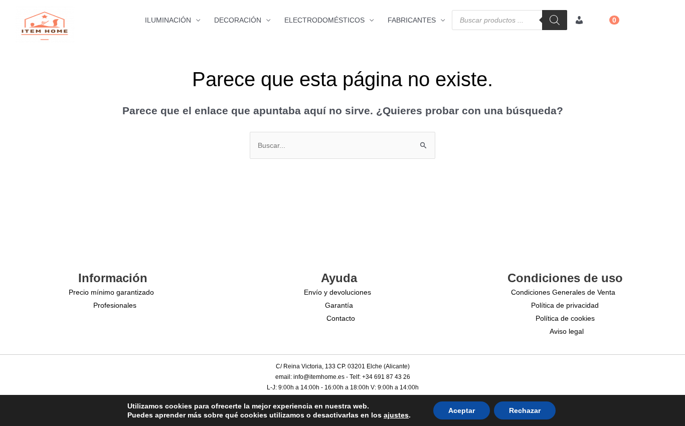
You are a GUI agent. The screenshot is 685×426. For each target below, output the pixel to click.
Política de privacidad (565, 305)
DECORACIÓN (237, 20)
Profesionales (114, 305)
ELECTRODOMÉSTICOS (324, 20)
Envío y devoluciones (337, 292)
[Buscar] (554, 20)
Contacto (340, 318)
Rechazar (525, 410)
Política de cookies (565, 318)
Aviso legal (567, 331)
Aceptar (461, 410)
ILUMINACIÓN (168, 20)
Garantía (339, 305)
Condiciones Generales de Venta (563, 292)
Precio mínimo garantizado (111, 292)
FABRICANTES (412, 20)
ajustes (396, 415)
